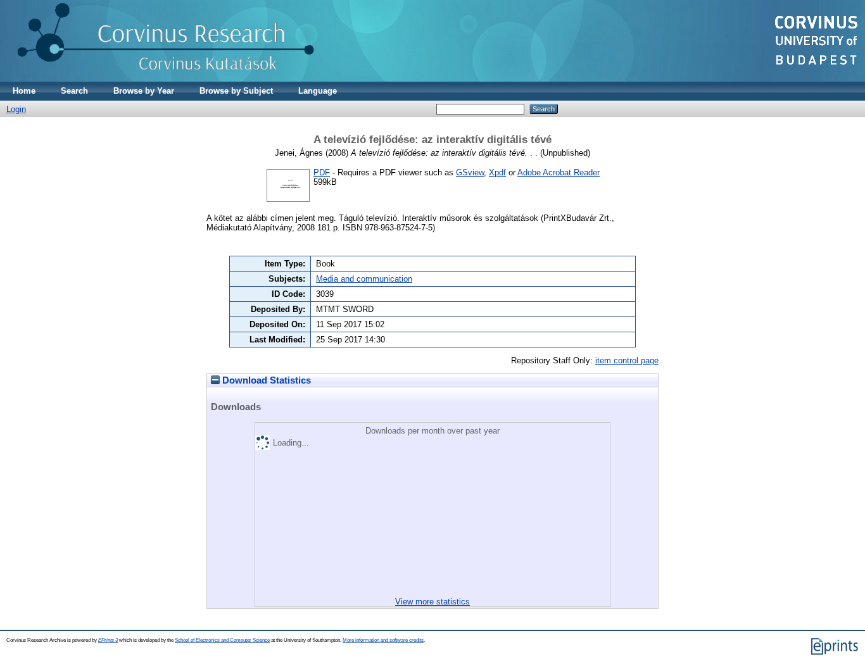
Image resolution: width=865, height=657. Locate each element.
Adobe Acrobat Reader (558, 172)
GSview (470, 172)
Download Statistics (265, 380)
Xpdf (497, 172)
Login (16, 109)
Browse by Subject (236, 91)
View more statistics (432, 601)
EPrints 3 (108, 640)
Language (317, 91)
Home (24, 91)
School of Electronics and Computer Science (222, 640)
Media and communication (364, 279)
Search (74, 91)
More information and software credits (383, 640)
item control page (627, 360)
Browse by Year (143, 91)
